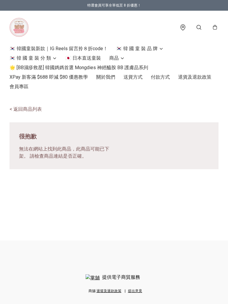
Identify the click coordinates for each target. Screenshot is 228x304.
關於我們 (105, 77)
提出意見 (135, 291)
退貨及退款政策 (194, 77)
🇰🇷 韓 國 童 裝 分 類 (30, 58)
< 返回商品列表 (26, 109)
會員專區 (19, 86)
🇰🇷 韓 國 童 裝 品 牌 (137, 48)
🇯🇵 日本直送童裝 (83, 58)
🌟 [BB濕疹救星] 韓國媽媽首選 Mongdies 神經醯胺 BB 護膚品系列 (79, 67)
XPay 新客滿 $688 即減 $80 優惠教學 (49, 77)
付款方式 (160, 77)
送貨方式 (133, 77)
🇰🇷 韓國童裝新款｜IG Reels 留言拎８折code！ (59, 48)
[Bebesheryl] (19, 27)
